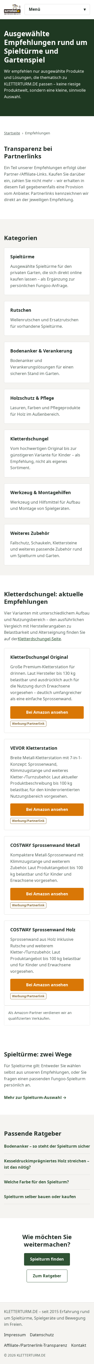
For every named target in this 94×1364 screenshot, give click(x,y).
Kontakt (78, 1345)
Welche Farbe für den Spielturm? (36, 1182)
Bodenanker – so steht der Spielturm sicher (47, 1146)
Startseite (12, 133)
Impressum (15, 1335)
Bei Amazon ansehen (47, 712)
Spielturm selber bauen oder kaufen (40, 1196)
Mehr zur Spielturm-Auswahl (33, 1097)
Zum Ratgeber (47, 1276)
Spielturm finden (47, 1259)
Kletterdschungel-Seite (39, 639)
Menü (34, 9)
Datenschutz (42, 1335)
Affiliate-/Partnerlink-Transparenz (35, 1345)
